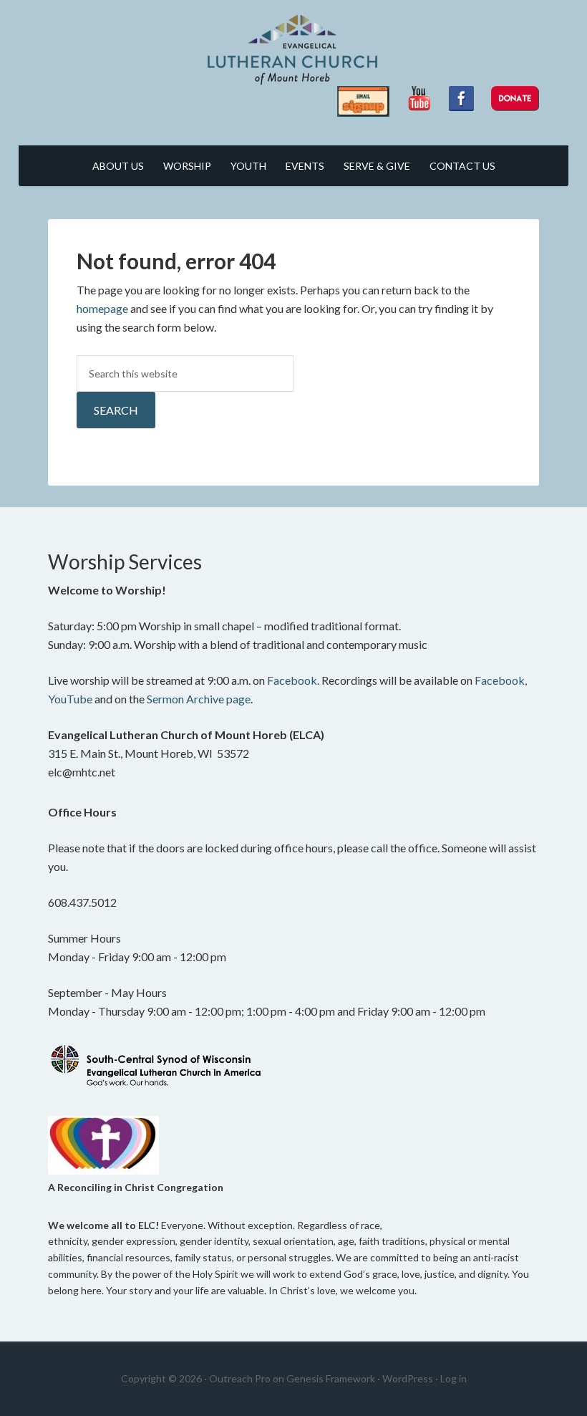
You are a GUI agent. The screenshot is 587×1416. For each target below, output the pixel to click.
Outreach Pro (240, 1378)
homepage (102, 308)
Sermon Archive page (199, 698)
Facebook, (501, 680)
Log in (453, 1378)
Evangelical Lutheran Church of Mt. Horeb (293, 50)
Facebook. (293, 680)
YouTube (70, 698)
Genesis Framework (330, 1378)
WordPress (407, 1378)
